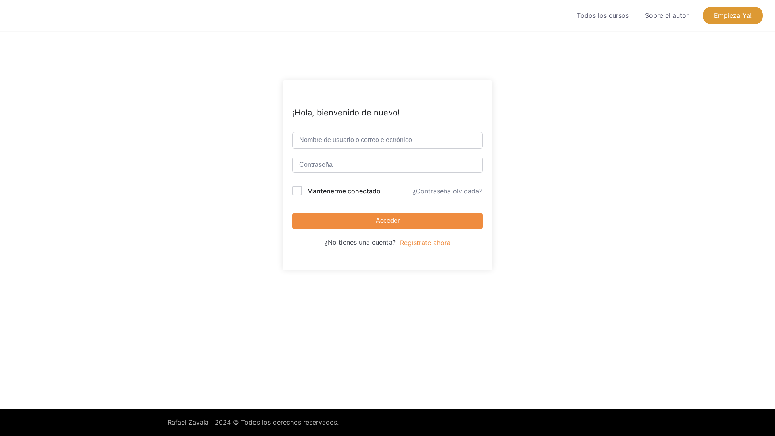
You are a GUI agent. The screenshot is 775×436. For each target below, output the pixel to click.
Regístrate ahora (425, 243)
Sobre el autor (667, 15)
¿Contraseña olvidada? (447, 191)
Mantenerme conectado (344, 191)
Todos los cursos (603, 15)
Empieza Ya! (733, 15)
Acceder (388, 220)
